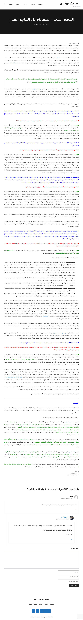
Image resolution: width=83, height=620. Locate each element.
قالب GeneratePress (34, 617)
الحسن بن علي (60, 58)
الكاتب (32, 4)
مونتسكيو (45, 316)
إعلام (17, 4)
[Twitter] (41, 611)
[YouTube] (33, 611)
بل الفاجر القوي (74, 473)
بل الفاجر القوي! (37, 89)
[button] (4, 5)
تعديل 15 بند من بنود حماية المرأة (13, 377)
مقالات (25, 4)
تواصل (11, 4)
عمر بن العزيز (40, 160)
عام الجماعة (14, 63)
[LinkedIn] (37, 611)
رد (71, 539)
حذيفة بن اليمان (70, 422)
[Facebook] (49, 611)
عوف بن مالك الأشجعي (60, 333)
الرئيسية (40, 4)
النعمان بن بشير (70, 452)
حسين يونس (70, 4)
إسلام (76, 471)
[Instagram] (45, 611)
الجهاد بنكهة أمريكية (72, 475)
